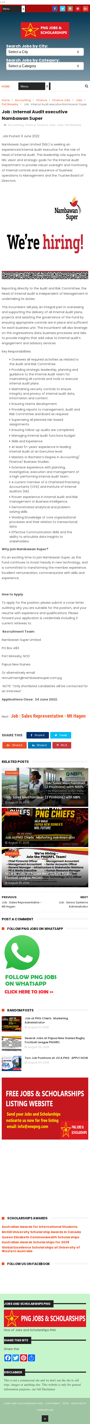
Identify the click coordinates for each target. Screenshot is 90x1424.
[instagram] (70, 8)
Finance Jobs (61, 100)
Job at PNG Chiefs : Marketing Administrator (40, 837)
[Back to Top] (45, 1418)
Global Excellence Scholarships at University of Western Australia (41, 1249)
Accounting (23, 100)
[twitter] (62, 8)
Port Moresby (10, 104)
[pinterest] (78, 8)
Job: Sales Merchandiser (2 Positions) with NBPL (42, 797)
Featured (12, 773)
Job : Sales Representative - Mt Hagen (48, 716)
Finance (41, 100)
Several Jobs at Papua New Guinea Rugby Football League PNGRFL (38, 875)
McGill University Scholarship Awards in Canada (41, 1232)
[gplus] (85, 8)
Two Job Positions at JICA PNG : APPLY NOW (56, 1058)
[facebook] (55, 8)
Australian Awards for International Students (40, 1227)
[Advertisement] (45, 1177)
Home (6, 86)
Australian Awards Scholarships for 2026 (35, 1242)
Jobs (79, 100)
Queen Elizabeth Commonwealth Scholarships (40, 1237)
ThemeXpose (44, 1410)
